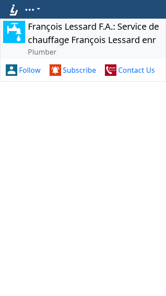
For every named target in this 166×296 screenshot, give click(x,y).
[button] (32, 9)
